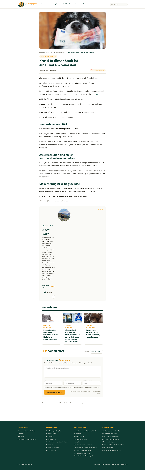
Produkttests (66, 4)
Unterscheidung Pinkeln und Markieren (85, 448)
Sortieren (86, 352)
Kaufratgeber (54, 4)
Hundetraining (50, 437)
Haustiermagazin (44, 52)
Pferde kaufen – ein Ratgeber (110, 437)
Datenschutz (106, 464)
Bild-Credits (115, 464)
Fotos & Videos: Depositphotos (26, 439)
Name (46, 380)
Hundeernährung (51, 439)
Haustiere (43, 4)
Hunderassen (50, 445)
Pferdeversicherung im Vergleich (111, 450)
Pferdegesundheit (107, 448)
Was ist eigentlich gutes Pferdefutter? (113, 445)
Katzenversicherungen (80, 439)
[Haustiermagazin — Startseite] (27, 4)
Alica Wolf (45, 70)
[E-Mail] (53, 297)
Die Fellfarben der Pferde (109, 434)
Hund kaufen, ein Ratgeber (53, 431)
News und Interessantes (58, 52)
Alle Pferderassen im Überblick (111, 431)
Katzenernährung (79, 434)
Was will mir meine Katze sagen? (83, 456)
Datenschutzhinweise (57, 387)
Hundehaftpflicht (51, 450)
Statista (95, 94)
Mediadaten (20, 434)
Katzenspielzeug (79, 437)
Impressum (97, 464)
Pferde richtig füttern (108, 442)
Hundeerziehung (51, 434)
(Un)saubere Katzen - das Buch (26, 431)
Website (87, 380)
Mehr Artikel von (48, 287)
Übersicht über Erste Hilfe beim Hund (56, 442)
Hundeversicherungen (52, 448)
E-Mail (65, 380)
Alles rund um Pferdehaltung (110, 439)
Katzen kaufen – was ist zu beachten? (85, 431)
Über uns (86, 4)
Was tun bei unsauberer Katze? (83, 450)
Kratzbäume (77, 442)
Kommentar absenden (53, 392)
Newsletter (20, 437)
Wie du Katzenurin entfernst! (82, 453)
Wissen (77, 4)
